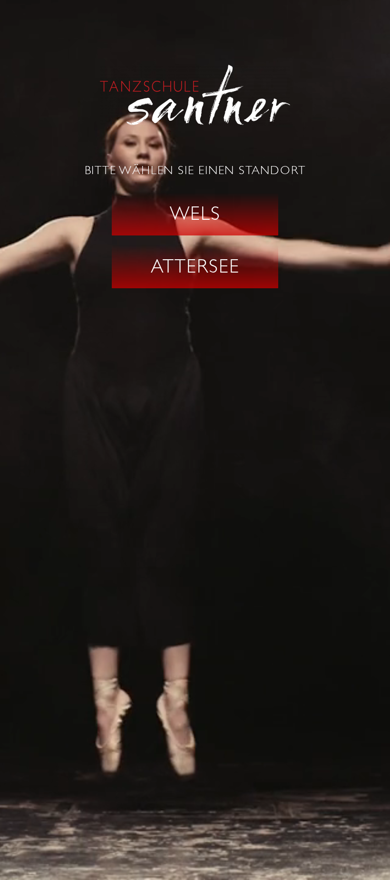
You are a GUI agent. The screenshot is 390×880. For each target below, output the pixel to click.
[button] (195, 214)
